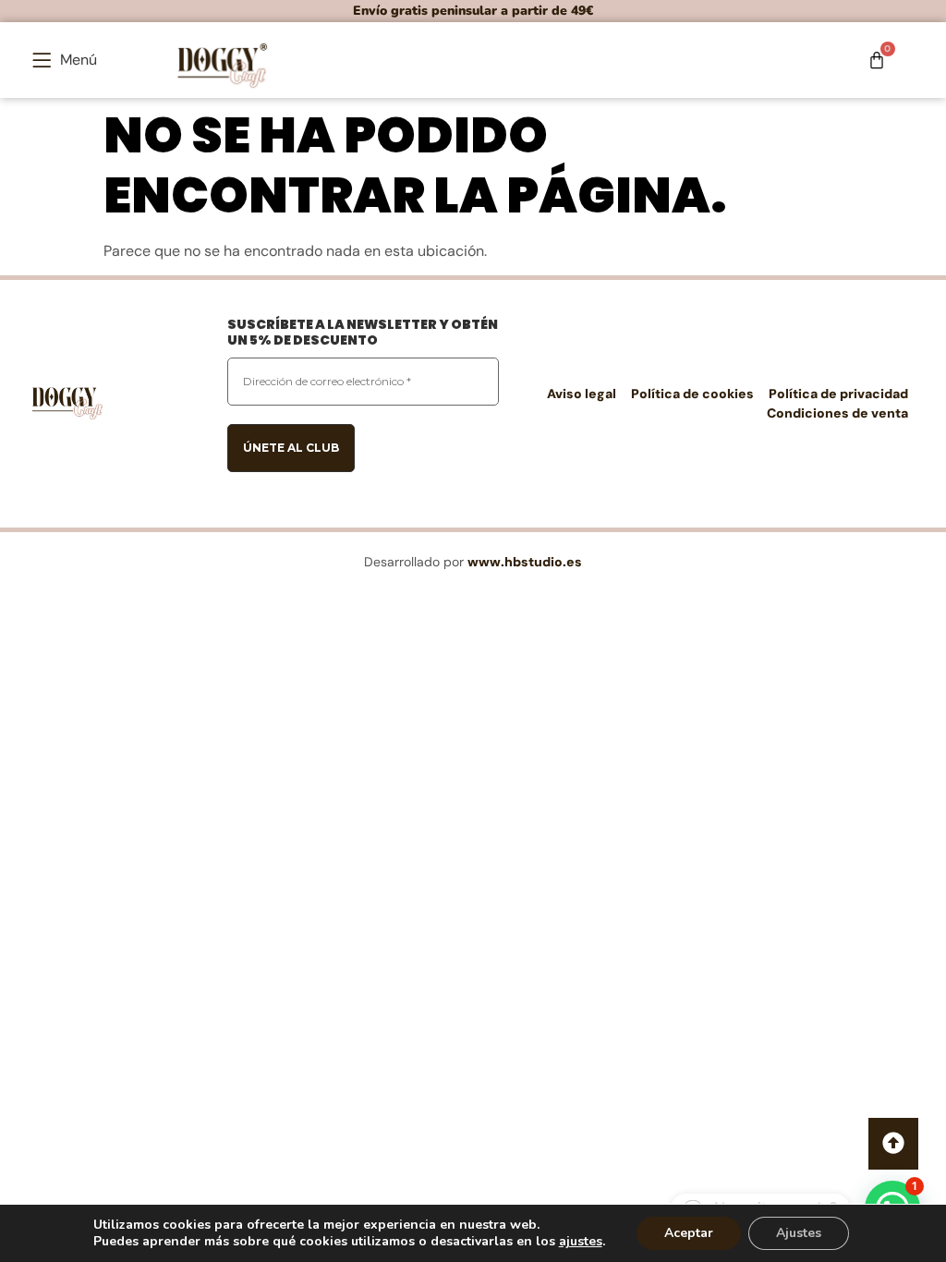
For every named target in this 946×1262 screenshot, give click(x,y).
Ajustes (798, 1233)
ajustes (580, 1241)
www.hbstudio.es (524, 561)
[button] (64, 60)
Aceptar (688, 1233)
